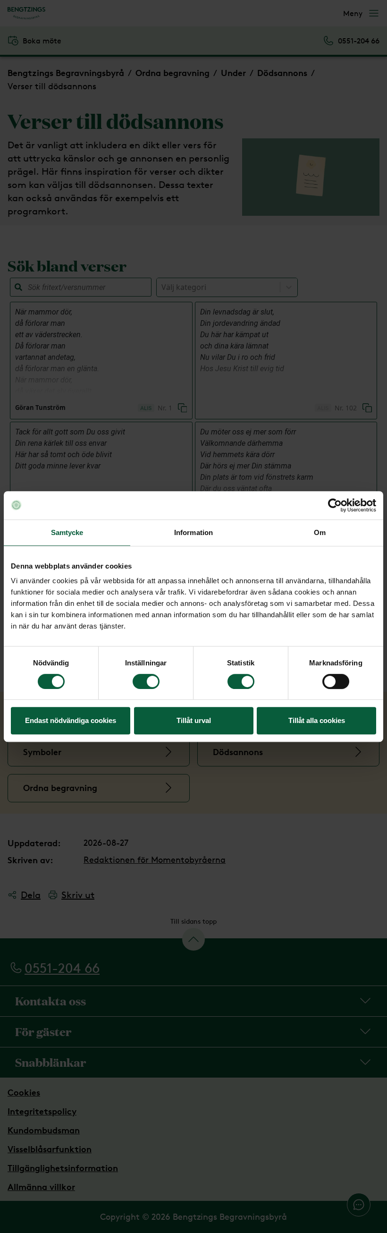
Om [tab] (320, 532)
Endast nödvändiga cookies (70, 720)
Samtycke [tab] (67, 532)
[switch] (146, 681)
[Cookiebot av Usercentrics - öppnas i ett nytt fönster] (335, 505)
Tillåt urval (194, 720)
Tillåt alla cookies (316, 720)
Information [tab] (193, 532)
